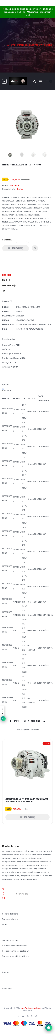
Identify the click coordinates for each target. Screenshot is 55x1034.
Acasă (27, 41)
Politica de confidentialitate (14, 946)
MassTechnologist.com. (31, 1008)
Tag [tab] (3, 290)
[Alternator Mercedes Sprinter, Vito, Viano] (10, 155)
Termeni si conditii (10, 940)
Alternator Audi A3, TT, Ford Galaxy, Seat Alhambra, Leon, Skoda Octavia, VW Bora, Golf (27, 800)
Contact (6, 972)
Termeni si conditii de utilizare (15, 956)
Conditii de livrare (10, 914)
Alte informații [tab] (9, 285)
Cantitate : (7, 240)
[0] (47, 81)
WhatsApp (32, 12)
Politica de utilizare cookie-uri (15, 951)
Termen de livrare (10, 919)
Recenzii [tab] (6, 280)
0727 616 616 (22, 894)
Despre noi (7, 988)
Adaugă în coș (17, 248)
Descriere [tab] (6, 274)
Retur (4, 924)
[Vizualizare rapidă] (6, 754)
